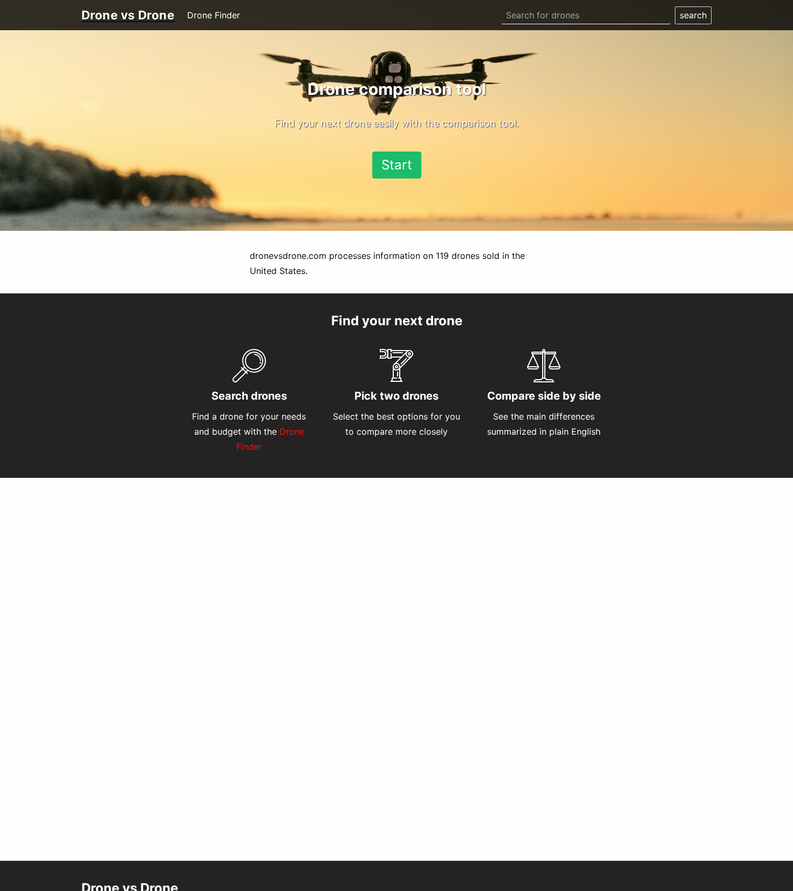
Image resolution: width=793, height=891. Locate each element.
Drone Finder (213, 15)
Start (396, 165)
